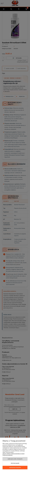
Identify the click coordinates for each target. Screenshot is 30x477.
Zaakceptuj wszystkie (15, 467)
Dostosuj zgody (15, 463)
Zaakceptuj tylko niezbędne (15, 459)
